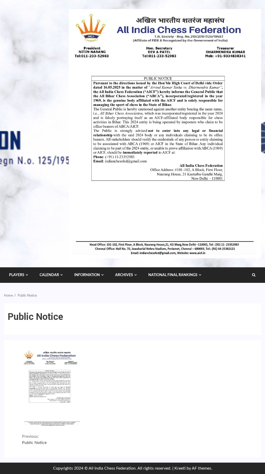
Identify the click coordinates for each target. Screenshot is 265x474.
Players (16, 275)
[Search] (253, 275)
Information (87, 275)
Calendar (49, 275)
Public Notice (34, 439)
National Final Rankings (172, 275)
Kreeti (180, 468)
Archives (124, 275)
